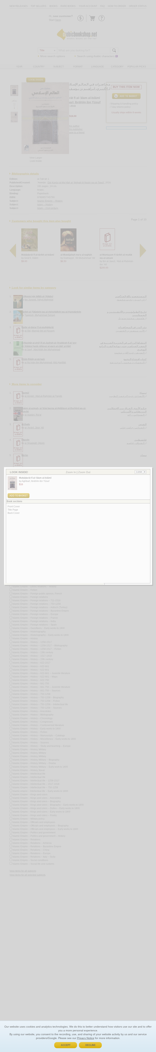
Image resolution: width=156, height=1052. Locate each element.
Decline (90, 1045)
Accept (65, 1045)
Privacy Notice (85, 1038)
